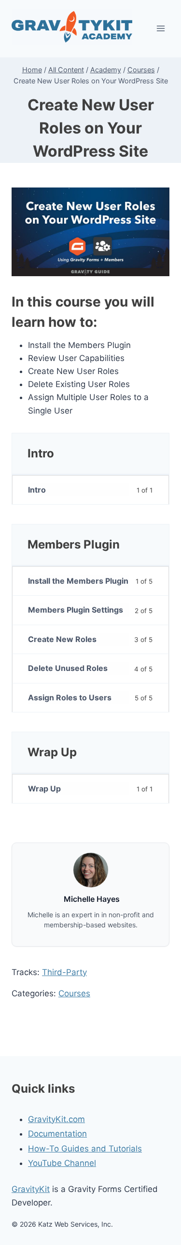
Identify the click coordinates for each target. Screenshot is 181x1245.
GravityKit (31, 1189)
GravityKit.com (56, 1119)
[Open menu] (160, 28)
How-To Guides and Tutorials (85, 1148)
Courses (74, 993)
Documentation (57, 1133)
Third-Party (64, 972)
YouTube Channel (62, 1163)
